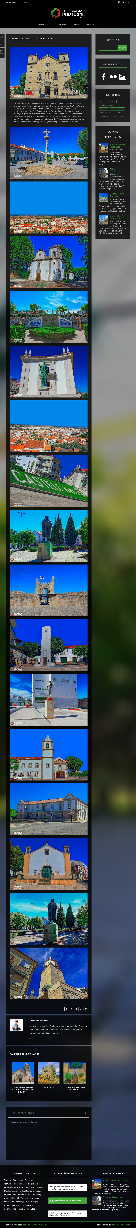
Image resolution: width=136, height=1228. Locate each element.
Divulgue (76, 25)
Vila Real (112, 101)
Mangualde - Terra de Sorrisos (118, 217)
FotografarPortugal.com (36, 1225)
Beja (121, 116)
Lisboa (113, 116)
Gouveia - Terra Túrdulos (117, 195)
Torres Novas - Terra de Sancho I (74, 1088)
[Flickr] (119, 2)
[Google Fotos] (123, 2)
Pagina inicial (11, 2)
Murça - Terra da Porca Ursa (117, 145)
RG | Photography (121, 1225)
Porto (102, 101)
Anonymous (54, 1180)
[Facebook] (115, 2)
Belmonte (48, 1087)
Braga (119, 105)
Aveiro (114, 109)
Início (41, 25)
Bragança (104, 109)
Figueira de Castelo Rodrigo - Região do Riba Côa (22, 1089)
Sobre (51, 25)
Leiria (118, 113)
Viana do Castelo (107, 105)
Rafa (50, 1194)
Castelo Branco (106, 113)
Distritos (62, 25)
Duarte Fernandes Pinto (59, 1207)
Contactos (26, 2)
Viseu (122, 109)
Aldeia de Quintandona (115, 170)
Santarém (104, 116)
